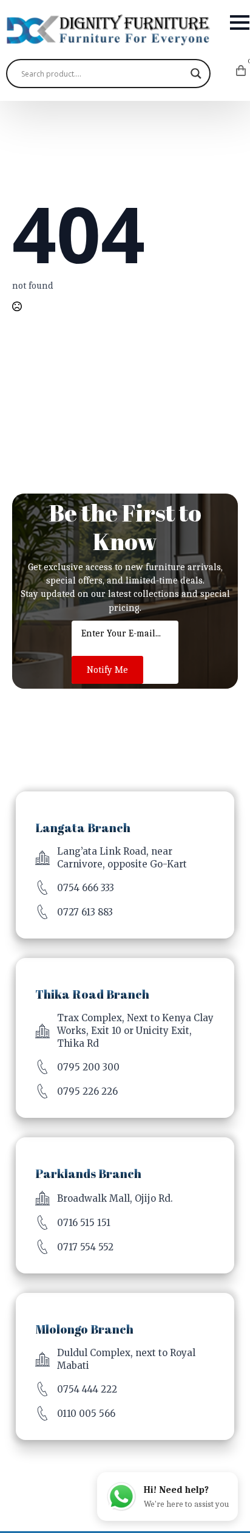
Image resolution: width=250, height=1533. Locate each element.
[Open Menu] (239, 22)
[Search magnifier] (195, 73)
